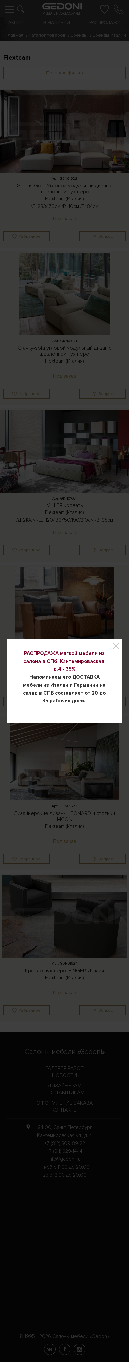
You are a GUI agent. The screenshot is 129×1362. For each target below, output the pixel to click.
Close (115, 646)
